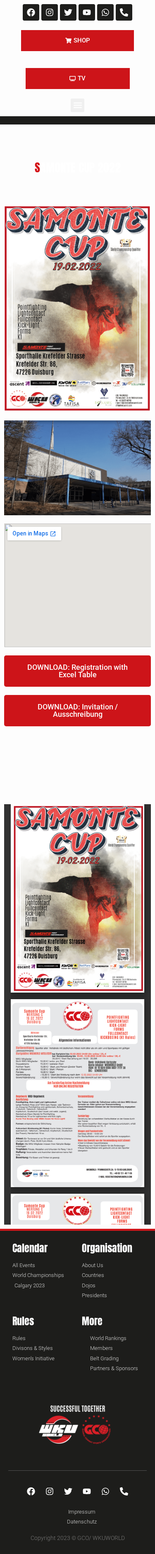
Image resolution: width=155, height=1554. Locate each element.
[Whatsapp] (105, 12)
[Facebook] (31, 12)
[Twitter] (68, 12)
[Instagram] (49, 12)
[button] (77, 105)
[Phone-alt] (124, 12)
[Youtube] (87, 12)
